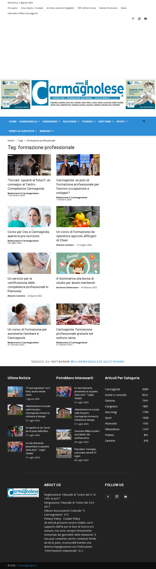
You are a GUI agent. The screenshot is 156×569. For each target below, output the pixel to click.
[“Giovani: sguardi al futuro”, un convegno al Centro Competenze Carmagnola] (29, 165)
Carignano (49, 121)
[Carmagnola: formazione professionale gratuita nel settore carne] (78, 314)
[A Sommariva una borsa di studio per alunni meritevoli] (78, 263)
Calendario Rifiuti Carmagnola (23, 13)
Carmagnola (28, 121)
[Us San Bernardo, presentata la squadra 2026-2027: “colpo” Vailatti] (15, 446)
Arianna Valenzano (67, 287)
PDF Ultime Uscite (87, 7)
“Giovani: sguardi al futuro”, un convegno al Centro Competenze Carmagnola (29, 184)
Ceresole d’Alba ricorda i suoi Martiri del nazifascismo (87, 434)
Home (13, 121)
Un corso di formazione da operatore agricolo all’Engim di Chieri (76, 236)
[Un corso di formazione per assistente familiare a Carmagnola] (29, 314)
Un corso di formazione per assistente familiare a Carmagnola (27, 333)
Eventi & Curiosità (21, 131)
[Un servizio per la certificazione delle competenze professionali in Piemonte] (29, 263)
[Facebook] (133, 18)
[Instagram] (139, 18)
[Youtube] (145, 18)
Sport (120, 121)
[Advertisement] (78, 50)
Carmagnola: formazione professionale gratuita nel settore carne (74, 333)
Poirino (87, 121)
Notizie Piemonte (108, 7)
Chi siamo (13, 7)
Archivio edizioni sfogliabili (60, 7)
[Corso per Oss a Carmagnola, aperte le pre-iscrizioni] (29, 216)
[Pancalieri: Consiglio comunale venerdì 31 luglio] (64, 453)
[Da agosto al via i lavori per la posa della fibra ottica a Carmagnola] (15, 431)
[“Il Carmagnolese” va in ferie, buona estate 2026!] (15, 391)
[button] (143, 121)
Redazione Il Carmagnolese (23, 193)
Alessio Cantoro (65, 244)
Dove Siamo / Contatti (32, 7)
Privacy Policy (52, 518)
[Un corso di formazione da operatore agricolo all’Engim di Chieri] (78, 216)
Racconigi (70, 121)
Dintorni (104, 121)
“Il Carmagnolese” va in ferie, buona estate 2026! (38, 391)
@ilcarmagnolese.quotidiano (98, 361)
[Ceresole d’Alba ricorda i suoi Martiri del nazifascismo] (64, 434)
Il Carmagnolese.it (27, 565)
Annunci (45, 131)
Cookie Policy (71, 518)
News (124, 7)
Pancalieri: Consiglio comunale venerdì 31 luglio (85, 452)
